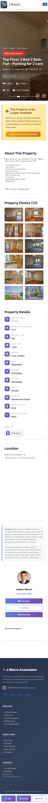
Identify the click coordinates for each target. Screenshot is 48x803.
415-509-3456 (24, 594)
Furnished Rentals (12, 724)
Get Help (8, 743)
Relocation (8, 715)
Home (5, 48)
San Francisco (9, 746)
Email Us (8, 772)
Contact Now (25, 614)
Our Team (9, 740)
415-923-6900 (10, 769)
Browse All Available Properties (24, 134)
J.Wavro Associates (21, 670)
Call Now (25, 608)
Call (9, 798)
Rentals (12, 48)
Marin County (9, 749)
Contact (25, 798)
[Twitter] (13, 695)
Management (10, 721)
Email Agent (25, 601)
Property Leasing (11, 718)
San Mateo (8, 752)
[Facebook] (5, 695)
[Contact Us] (27, 695)
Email (40, 798)
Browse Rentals (11, 712)
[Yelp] (20, 695)
